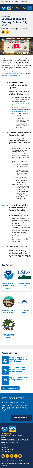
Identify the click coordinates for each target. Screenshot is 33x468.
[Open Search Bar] (24, 8)
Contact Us (4, 447)
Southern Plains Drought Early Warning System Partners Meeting (18, 369)
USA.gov (4, 465)
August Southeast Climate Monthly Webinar (19, 379)
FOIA (20, 461)
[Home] (9, 8)
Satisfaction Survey (7, 449)
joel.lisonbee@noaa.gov (15, 73)
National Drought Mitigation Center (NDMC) (8, 335)
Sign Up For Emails (21, 418)
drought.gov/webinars (19, 111)
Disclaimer (14, 461)
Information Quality (7, 463)
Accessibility (5, 461)
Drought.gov (16, 8)
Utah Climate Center (24, 311)
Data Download (6, 452)
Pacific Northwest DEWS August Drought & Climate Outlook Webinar (18, 359)
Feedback (4, 445)
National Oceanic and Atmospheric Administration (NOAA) (8, 286)
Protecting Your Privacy (22, 463)
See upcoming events (10, 388)
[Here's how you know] (16, 2)
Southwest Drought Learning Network (21, 104)
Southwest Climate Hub (24, 284)
